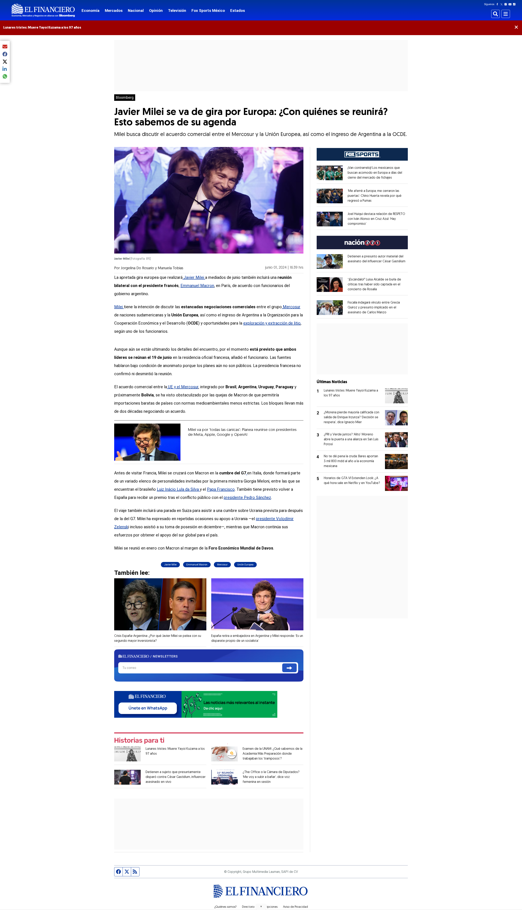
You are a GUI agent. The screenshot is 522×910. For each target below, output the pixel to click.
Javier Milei (193, 277)
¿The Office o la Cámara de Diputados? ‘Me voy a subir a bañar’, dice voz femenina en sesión (271, 777)
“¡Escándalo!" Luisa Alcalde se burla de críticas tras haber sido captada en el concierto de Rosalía (374, 284)
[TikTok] (515, 4)
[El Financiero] (43, 10)
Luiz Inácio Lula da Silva (178, 489)
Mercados (114, 10)
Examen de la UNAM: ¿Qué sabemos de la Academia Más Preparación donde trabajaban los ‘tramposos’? (272, 753)
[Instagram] (506, 4)
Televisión (177, 10)
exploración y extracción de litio (272, 323)
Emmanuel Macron (197, 285)
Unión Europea (245, 564)
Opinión (156, 10)
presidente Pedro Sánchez (247, 497)
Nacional (136, 10)
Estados (237, 10)
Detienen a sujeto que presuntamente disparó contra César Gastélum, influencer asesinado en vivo (176, 777)
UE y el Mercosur (182, 386)
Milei (119, 306)
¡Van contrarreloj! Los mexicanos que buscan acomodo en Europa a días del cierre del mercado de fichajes (375, 172)
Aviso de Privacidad (295, 907)
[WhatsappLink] (195, 704)
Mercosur (291, 306)
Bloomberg (125, 98)
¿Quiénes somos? (225, 907)
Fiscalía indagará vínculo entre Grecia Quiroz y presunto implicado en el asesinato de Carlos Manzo (374, 307)
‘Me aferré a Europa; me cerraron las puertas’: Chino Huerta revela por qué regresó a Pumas (374, 195)
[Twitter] (502, 4)
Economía (91, 10)
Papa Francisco (221, 489)
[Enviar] (289, 667)
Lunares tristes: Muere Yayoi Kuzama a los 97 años (42, 27)
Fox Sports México (208, 10)
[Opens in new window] (330, 173)
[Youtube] (511, 4)
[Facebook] (498, 4)
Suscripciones (269, 907)
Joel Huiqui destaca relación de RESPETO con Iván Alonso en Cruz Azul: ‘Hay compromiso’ (376, 219)
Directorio (248, 907)
